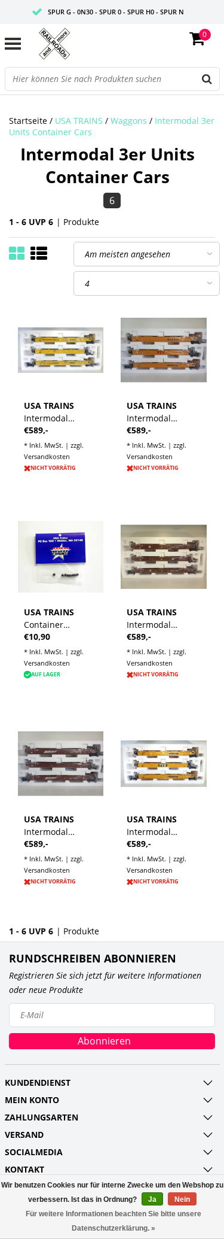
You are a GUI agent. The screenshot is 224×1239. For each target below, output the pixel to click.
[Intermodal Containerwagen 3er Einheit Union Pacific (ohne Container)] (61, 350)
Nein (182, 1199)
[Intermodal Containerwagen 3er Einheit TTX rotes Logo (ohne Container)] (164, 350)
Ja (152, 1199)
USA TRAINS (79, 120)
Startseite (28, 120)
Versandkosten (47, 456)
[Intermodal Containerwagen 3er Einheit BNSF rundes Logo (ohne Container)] (164, 557)
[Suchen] (207, 79)
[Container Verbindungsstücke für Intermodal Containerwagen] (61, 557)
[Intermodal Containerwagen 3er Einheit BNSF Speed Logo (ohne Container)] (61, 764)
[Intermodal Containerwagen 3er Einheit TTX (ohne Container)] (164, 764)
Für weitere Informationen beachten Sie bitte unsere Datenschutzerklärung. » (113, 1221)
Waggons (129, 120)
